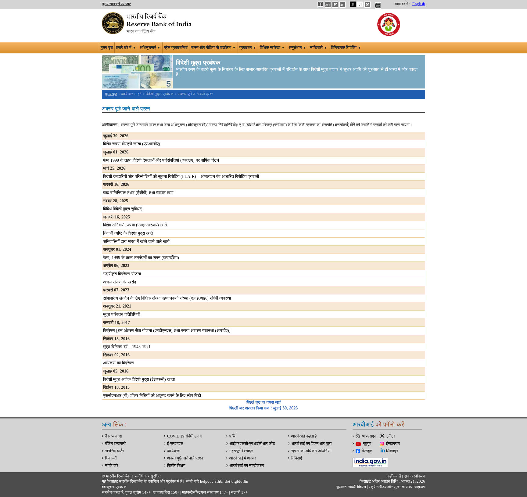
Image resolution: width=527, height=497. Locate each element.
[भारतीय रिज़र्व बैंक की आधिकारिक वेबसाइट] (147, 22)
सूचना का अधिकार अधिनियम (311, 451)
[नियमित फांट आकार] (335, 4)
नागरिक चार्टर (114, 451)
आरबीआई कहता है (304, 436)
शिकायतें (111, 458)
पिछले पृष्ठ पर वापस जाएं (263, 402)
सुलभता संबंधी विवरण (351, 487)
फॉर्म (232, 436)
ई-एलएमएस (175, 443)
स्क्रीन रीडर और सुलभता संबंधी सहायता (396, 487)
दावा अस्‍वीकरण (414, 476)
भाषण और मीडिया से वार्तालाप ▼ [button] (213, 47)
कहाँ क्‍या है (394, 476)
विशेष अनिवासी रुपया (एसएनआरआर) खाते (135, 225)
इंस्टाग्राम (393, 443)
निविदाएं (296, 458)
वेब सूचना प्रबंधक (114, 487)
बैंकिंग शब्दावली (115, 443)
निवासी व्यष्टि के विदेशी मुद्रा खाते (128, 233)
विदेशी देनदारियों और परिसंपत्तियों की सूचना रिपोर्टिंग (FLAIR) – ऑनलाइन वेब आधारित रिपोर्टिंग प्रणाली (181, 176)
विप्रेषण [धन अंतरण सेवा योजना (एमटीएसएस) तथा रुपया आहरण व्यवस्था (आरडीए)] (167, 330)
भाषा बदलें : (402, 4)
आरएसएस (369, 436)
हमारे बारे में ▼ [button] (126, 47)
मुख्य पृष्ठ (107, 47)
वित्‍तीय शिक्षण (176, 465)
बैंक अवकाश (113, 436)
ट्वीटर (390, 436)
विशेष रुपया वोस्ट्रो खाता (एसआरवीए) (131, 144)
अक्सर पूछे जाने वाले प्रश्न (185, 458)
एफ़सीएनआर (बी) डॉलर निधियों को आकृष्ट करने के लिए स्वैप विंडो (152, 395)
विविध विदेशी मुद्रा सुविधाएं (122, 209)
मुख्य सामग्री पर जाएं (116, 4)
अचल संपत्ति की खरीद (119, 282)
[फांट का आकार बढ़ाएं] (328, 4)
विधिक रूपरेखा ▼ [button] (272, 47)
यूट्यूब (367, 443)
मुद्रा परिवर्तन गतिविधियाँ (121, 314)
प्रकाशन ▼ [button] (247, 47)
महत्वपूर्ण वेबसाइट (241, 451)
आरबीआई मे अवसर (242, 458)
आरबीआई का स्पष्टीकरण (246, 465)
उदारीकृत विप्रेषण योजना (122, 274)
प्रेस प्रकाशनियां (176, 47)
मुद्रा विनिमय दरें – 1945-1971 (127, 346)
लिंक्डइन (392, 451)
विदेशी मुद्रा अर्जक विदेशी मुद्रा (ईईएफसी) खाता (139, 379)
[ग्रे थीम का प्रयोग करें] (367, 4)
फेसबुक (367, 451)
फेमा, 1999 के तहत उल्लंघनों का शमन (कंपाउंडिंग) (141, 257)
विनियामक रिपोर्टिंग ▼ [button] (346, 47)
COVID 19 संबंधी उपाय (184, 436)
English (418, 4)
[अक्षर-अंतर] (320, 4)
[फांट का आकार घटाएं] (342, 4)
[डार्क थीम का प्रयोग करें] (353, 4)
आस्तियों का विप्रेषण (118, 363)
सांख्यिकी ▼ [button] (319, 47)
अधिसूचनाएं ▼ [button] (150, 47)
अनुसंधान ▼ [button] (298, 47)
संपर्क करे (111, 465)
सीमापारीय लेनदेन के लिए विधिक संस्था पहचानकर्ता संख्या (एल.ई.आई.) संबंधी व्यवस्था (167, 298)
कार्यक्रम (173, 451)
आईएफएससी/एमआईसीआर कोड (252, 443)
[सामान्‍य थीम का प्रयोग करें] (360, 4)
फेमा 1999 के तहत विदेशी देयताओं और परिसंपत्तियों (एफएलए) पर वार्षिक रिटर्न (161, 160)
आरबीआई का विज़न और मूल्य (311, 443)
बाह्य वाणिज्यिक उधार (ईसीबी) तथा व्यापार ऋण (138, 192)
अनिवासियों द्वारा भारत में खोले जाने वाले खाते (136, 241)
